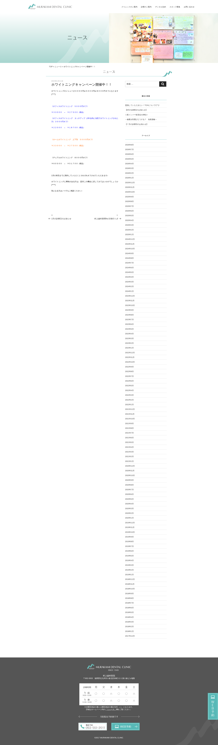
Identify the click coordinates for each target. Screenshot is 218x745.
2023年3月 (129, 338)
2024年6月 (129, 268)
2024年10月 (130, 249)
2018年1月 (129, 631)
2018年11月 (129, 584)
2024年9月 (129, 253)
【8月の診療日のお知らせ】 (136, 110)
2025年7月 (129, 206)
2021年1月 (129, 461)
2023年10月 (130, 305)
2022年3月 (129, 395)
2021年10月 (130, 419)
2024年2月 (129, 286)
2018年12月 (130, 579)
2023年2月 (129, 343)
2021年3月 (129, 452)
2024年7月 (129, 263)
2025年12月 (130, 183)
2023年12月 (130, 296)
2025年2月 (129, 230)
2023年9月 (129, 310)
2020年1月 (129, 518)
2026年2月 (129, 173)
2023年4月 (129, 334)
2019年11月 (129, 527)
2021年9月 (129, 423)
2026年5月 (129, 159)
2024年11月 (129, 244)
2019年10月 (130, 532)
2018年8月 (129, 598)
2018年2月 (129, 626)
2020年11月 (129, 471)
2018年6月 (129, 608)
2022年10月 (130, 362)
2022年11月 (129, 357)
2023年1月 (129, 348)
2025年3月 (129, 225)
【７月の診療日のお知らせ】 (136, 124)
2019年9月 (129, 537)
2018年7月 (129, 603)
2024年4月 (129, 277)
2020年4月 (129, 504)
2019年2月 (129, 570)
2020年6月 (129, 494)
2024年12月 (130, 239)
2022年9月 (129, 367)
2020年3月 (129, 508)
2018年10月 (130, 589)
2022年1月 (129, 405)
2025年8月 (129, 201)
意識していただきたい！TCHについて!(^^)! (142, 105)
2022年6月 (129, 381)
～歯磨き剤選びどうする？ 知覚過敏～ (141, 119)
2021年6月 (129, 438)
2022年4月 (129, 390)
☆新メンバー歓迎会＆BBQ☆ (136, 115)
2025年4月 (129, 220)
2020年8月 (129, 485)
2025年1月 (129, 234)
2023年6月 (129, 324)
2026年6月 (129, 154)
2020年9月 (129, 480)
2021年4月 (129, 447)
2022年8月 (129, 371)
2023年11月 (129, 301)
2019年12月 (130, 523)
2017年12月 (130, 636)
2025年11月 (129, 187)
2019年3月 (129, 565)
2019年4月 (129, 560)
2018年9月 (129, 594)
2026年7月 (129, 149)
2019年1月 (129, 575)
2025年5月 (129, 216)
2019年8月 (129, 541)
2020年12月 (130, 466)
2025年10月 (130, 192)
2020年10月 (130, 475)
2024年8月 (129, 258)
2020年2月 (129, 513)
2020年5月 (129, 499)
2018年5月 (129, 612)
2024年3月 (129, 282)
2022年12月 (130, 353)
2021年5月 (129, 442)
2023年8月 (129, 315)
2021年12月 (130, 409)
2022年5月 (129, 386)
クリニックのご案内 (129, 7)
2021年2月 (129, 456)
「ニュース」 (110, 709)
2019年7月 (129, 546)
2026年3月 (129, 168)
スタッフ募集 (175, 7)
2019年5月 (129, 556)
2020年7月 (129, 490)
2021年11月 (129, 414)
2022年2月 (129, 400)
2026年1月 (129, 178)
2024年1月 (129, 291)
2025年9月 (129, 197)
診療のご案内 (146, 7)
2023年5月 (129, 329)
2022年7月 (129, 376)
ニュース (58, 67)
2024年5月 (129, 272)
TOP (51, 67)
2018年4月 (129, 617)
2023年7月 (129, 319)
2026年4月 (129, 164)
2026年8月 (129, 145)
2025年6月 (129, 211)
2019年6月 (129, 551)
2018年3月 (129, 622)
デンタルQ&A (160, 7)
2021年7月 (129, 433)
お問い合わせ (189, 7)
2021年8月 (129, 428)
